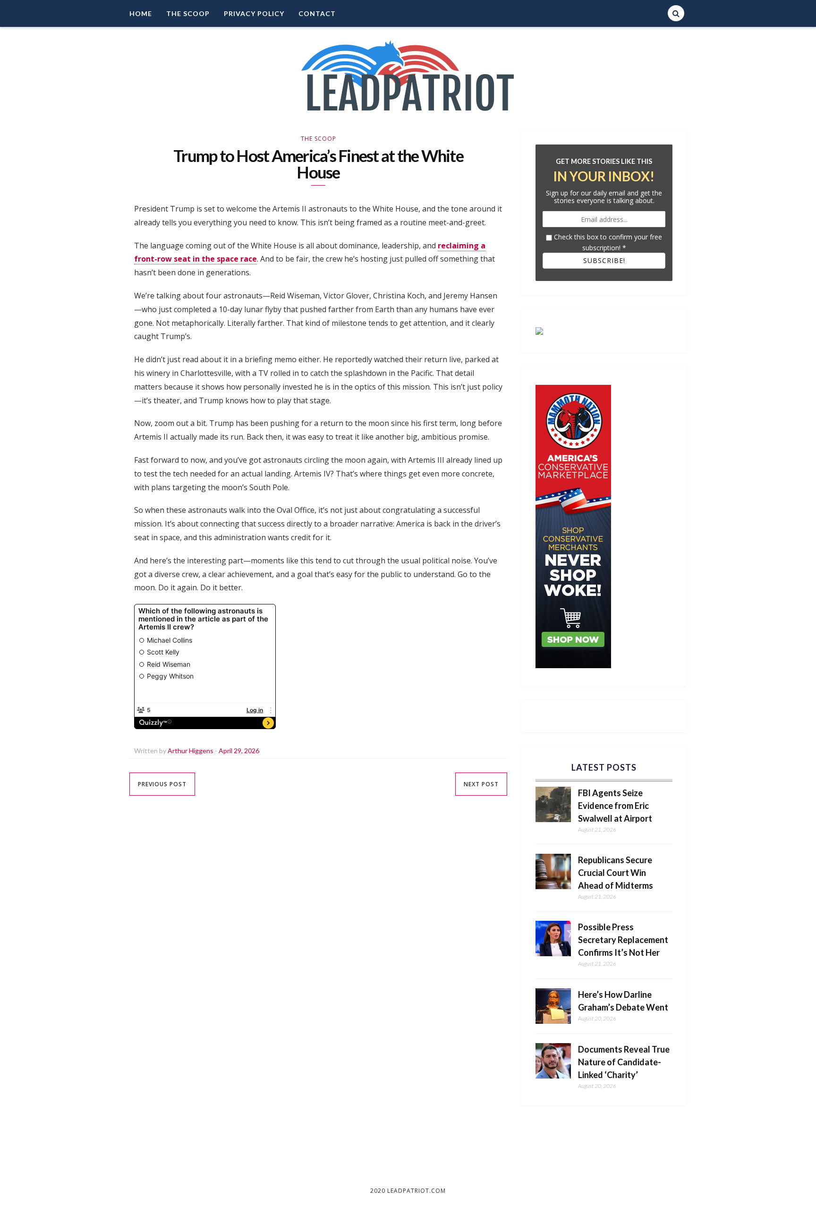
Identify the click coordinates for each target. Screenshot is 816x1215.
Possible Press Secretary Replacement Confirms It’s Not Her (623, 940)
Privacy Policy (254, 13)
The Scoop (188, 13)
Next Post (481, 784)
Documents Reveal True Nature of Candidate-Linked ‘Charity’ (624, 1062)
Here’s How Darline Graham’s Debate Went (623, 1000)
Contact (317, 13)
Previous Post (162, 784)
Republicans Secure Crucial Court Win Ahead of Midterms (615, 873)
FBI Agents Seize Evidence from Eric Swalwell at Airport (615, 806)
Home (140, 13)
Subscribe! (604, 260)
